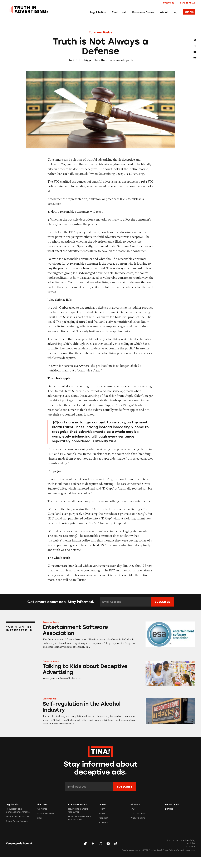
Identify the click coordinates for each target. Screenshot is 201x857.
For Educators (138, 813)
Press (102, 813)
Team (102, 809)
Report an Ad (187, 3)
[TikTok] (115, 843)
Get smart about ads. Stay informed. (60, 602)
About (164, 12)
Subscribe (168, 3)
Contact (103, 818)
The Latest (119, 12)
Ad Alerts (42, 809)
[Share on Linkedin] (195, 46)
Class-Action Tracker (17, 821)
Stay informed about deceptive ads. (101, 768)
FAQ (133, 809)
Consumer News (45, 813)
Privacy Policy (168, 850)
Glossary (135, 804)
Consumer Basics (143, 12)
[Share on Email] (195, 52)
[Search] (175, 12)
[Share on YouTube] (108, 843)
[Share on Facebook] (195, 34)
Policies (191, 843)
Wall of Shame (138, 818)
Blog (39, 818)
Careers (103, 822)
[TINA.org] (100, 751)
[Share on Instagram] (100, 843)
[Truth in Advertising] (27, 9)
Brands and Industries (17, 816)
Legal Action (98, 12)
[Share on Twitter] (195, 40)
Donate (169, 809)
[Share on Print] (195, 58)
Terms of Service (183, 850)
